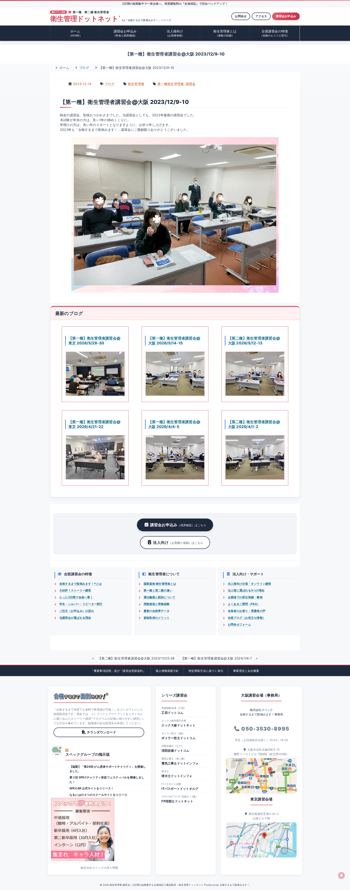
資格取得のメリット (157, 617)
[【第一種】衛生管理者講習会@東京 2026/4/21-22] (95, 457)
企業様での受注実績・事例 (245, 597)
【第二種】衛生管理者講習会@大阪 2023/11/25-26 (136, 658)
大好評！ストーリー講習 (75, 590)
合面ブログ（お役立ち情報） (246, 617)
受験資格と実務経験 (157, 604)
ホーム (75, 33)
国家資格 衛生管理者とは (160, 583)
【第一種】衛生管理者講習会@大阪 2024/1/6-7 (216, 658)
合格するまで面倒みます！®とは (80, 583)
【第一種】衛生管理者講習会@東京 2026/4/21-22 (94, 424)
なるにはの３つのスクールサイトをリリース (98, 794)
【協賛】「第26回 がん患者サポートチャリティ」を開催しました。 (107, 769)
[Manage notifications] (341, 875)
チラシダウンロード (101, 732)
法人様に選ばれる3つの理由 (246, 590)
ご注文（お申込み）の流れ (76, 611)
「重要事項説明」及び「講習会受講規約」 (118, 670)
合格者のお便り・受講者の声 (246, 611)
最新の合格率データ (157, 611)
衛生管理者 (136, 84)
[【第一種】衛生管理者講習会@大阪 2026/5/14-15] (175, 374)
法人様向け (175, 33)
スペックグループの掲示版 (87, 754)
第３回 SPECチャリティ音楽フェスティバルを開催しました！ (106, 779)
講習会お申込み (286, 16)
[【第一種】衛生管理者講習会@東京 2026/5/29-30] (95, 374)
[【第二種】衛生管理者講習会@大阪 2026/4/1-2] (255, 457)
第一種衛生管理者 (170, 84)
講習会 (191, 84)
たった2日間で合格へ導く (76, 597)
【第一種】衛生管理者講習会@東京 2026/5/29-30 (94, 340)
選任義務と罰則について (159, 597)
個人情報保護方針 (167, 670)
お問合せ (240, 16)
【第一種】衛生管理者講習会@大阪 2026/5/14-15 (174, 340)
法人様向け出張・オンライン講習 (249, 583)
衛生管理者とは (224, 33)
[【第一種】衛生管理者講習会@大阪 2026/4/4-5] (175, 457)
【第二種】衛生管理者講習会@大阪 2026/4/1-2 (254, 424)
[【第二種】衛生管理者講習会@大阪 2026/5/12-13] (255, 374)
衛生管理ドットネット (85, 18)
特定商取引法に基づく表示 (206, 670)
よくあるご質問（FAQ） (244, 604)
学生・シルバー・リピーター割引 (81, 604)
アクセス (261, 16)
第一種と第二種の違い (158, 590)
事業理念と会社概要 (246, 670)
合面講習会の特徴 (275, 33)
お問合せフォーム (239, 624)
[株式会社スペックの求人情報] (99, 829)
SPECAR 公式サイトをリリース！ (91, 788)
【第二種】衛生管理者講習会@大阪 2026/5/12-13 (254, 340)
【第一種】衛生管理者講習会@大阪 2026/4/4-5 (174, 424)
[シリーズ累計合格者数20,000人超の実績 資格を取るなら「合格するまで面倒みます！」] (80, 696)
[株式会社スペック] (57, 751)
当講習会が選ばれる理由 (75, 617)
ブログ (83, 68)
